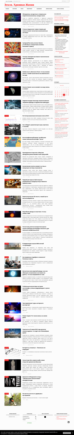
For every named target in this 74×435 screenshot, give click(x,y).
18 (68, 92)
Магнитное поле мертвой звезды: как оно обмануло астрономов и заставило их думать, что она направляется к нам (35, 272)
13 (57, 92)
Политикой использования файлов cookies (18, 433)
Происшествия (30, 149)
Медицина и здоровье (29, 266)
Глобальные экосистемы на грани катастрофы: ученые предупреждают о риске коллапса (36, 288)
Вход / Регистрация (9, 1)
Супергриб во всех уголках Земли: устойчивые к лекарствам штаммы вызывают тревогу (33, 44)
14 (59, 92)
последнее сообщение (58, 62)
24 (66, 94)
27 (57, 96)
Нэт (62, 62)
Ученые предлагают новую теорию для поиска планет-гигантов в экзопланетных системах (35, 30)
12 (55, 92)
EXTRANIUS (29, 423)
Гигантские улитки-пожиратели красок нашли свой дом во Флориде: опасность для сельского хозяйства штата (35, 228)
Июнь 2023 (62, 85)
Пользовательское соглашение (61, 418)
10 (66, 91)
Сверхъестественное (31, 344)
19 (55, 94)
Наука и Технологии (31, 26)
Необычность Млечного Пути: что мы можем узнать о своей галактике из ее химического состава (36, 73)
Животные (29, 240)
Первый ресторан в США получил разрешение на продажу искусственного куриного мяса (34, 181)
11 (68, 91)
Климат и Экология (30, 300)
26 (55, 96)
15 (61, 92)
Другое (27, 312)
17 (66, 92)
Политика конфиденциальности (61, 419)
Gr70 (66, 108)
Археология (29, 163)
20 (57, 94)
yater (63, 69)
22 (61, 94)
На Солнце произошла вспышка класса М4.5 (35, 116)
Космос (29, 84)
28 (59, 96)
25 (68, 94)
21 (59, 94)
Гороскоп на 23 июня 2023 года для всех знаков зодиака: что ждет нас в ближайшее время (35, 331)
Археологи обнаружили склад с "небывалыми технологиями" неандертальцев (31, 378)
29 (61, 96)
